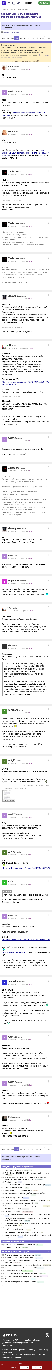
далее (42, 38)
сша (11, 32)
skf (10, 881)
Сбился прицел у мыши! (13, 1271)
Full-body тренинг (11, 1182)
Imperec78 (13, 580)
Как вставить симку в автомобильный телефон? (22, 1276)
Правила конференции (27, 1349)
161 (37, 38)
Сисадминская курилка (13, 1211)
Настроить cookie (30, 1354)
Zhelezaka (13, 171)
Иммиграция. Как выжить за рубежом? (19, 1190)
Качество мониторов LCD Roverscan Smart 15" (21, 1268)
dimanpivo (14, 296)
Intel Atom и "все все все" (14, 1170)
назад (3, 38)
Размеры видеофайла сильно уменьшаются (20, 1282)
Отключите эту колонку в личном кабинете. (17, 1286)
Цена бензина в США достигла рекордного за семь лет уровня (25, 153)
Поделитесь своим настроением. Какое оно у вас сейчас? (25, 1200)
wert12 (12, 91)
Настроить (37, 1367)
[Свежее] (14, 3)
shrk (10, 66)
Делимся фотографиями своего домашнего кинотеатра (25, 1185)
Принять (24, 1367)
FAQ (46, 1349)
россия (6, 32)
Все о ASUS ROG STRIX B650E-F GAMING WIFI (21, 1245)
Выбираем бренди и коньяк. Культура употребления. (24, 1206)
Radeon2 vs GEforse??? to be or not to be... (19, 1258)
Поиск (40, 1349)
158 (25, 38)
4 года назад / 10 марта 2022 (20, 69)
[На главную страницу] (4, 3)
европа (16, 32)
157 (21, 38)
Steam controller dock (13, 1247)
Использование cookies (12, 1354)
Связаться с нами (9, 1349)
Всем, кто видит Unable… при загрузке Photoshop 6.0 (23, 1265)
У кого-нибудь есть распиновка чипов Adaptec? (22, 1273)
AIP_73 (11, 760)
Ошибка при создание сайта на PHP (17, 1279)
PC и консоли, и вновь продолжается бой (19, 1203)
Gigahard (13, 710)
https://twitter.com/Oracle (13, 952)
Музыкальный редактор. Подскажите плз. (19, 1255)
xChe (11, 1117)
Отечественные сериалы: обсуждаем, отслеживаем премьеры (27, 1214)
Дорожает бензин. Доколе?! (15, 1187)
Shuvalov (13, 981)
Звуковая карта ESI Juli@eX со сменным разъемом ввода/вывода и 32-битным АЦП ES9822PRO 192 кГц (25, 1178)
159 (29, 38)
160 (33, 38)
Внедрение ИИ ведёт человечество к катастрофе (22, 1232)
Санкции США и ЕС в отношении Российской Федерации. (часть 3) (21, 15)
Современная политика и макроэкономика (15, 9)
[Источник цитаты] (12, 105)
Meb (10, 131)
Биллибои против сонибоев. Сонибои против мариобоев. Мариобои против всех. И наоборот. (25, 1194)
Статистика (7, 1352)
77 (10, 345)
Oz (9, 645)
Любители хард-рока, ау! (14, 1198)
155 (12, 38)
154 (8, 38)
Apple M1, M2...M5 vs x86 (13, 1209)
